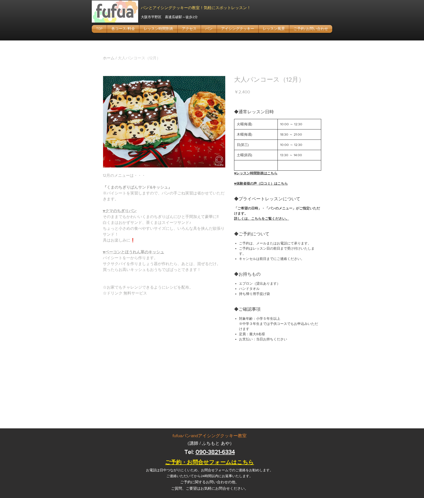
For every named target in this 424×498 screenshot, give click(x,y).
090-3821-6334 (215, 451)
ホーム (109, 58)
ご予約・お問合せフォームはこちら (209, 462)
